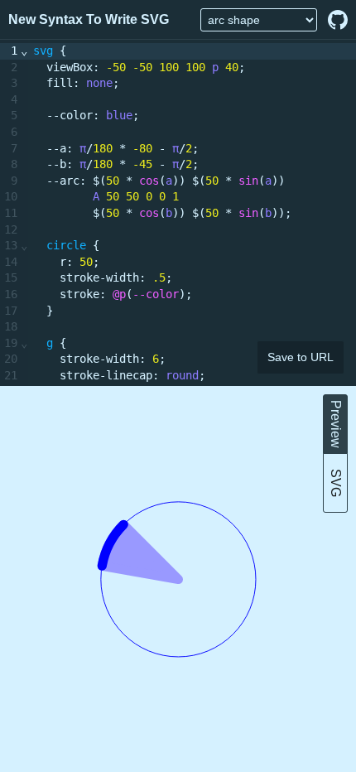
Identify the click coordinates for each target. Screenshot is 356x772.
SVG (336, 483)
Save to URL (300, 357)
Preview (336, 424)
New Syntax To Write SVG (88, 19)
